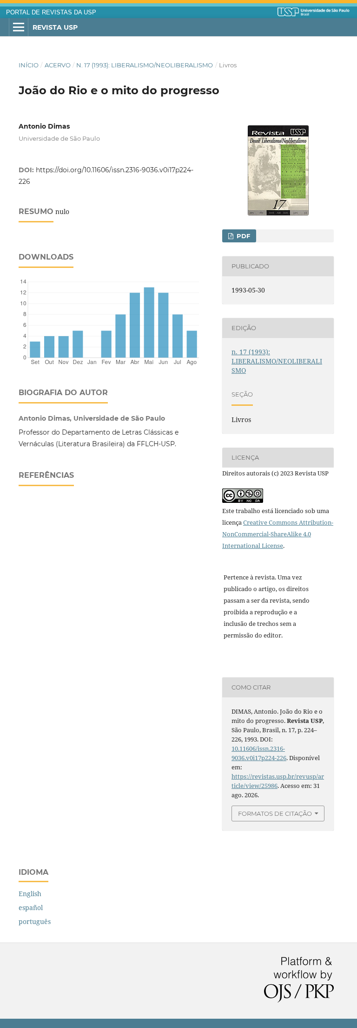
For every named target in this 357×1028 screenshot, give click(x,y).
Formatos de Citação (275, 813)
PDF (242, 236)
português (35, 921)
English (30, 893)
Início (29, 65)
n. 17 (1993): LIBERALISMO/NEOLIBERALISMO (144, 65)
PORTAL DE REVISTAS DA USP (51, 12)
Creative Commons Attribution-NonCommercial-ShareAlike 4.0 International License (277, 534)
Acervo (58, 65)
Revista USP (55, 27)
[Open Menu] (18, 27)
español (31, 907)
